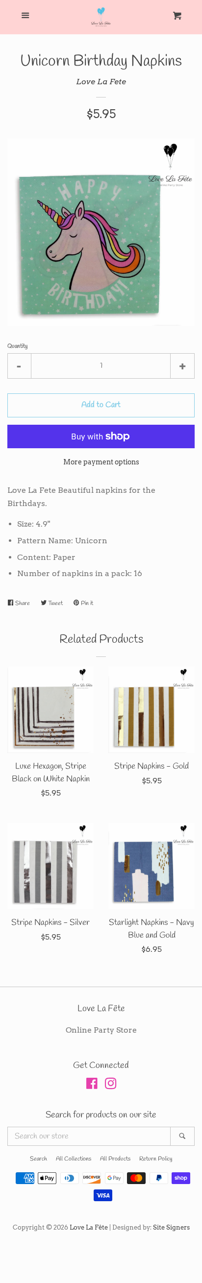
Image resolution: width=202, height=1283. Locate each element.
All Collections (73, 1159)
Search (38, 1159)
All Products (115, 1159)
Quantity (17, 346)
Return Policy (155, 1159)
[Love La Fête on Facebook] (92, 1085)
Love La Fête (89, 1227)
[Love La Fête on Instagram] (111, 1085)
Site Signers (171, 1227)
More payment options (101, 462)
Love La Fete (101, 81)
